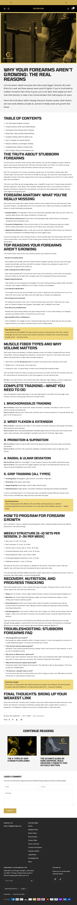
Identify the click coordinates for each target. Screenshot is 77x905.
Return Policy (32, 833)
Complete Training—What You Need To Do (19, 137)
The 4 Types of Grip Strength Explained (19, 759)
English (23, 888)
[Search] (8, 8)
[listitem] (9, 719)
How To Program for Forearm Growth (18, 140)
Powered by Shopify (19, 894)
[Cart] (72, 9)
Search (30, 826)
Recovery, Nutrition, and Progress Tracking (19, 143)
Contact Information (35, 847)
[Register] (31, 880)
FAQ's (30, 862)
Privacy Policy (43, 781)
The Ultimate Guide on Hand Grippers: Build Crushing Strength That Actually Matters (53, 761)
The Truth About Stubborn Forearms (17, 123)
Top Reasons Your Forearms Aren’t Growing (20, 130)
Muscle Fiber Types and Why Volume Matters (20, 133)
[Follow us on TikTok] (60, 879)
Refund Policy (32, 837)
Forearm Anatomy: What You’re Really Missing (20, 127)
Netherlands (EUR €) (11, 888)
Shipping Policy (33, 829)
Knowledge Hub (33, 858)
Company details (33, 851)
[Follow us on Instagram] (55, 879)
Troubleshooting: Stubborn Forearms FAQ (19, 147)
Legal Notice (32, 854)
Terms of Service (56, 781)
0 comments (40, 716)
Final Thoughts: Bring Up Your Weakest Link (20, 150)
